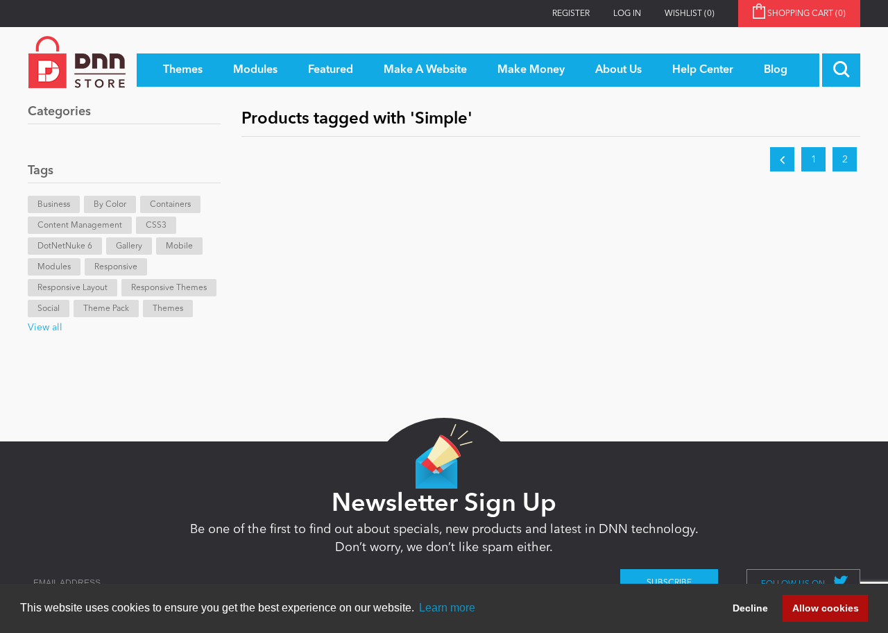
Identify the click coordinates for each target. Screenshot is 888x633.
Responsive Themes (169, 288)
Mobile (179, 246)
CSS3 (156, 225)
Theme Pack (106, 309)
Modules (54, 267)
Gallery (129, 246)
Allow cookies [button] (825, 608)
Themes (168, 309)
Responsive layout (72, 288)
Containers (170, 205)
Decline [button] (750, 608)
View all (45, 327)
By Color (110, 205)
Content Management (79, 225)
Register (571, 14)
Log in (627, 14)
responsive (115, 267)
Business (53, 205)
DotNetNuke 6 (64, 246)
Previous (782, 159)
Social (48, 309)
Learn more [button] (447, 608)
